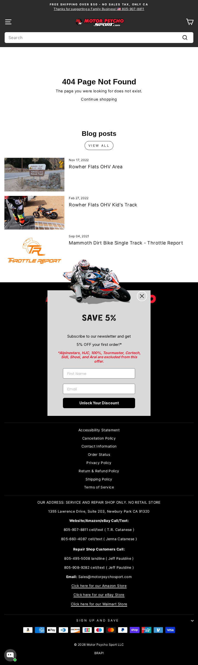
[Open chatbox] (10, 655)
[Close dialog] (141, 296)
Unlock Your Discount (99, 403)
